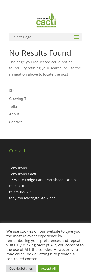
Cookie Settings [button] (21, 268)
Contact (15, 122)
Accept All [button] (48, 268)
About (14, 114)
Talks (13, 106)
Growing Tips (20, 98)
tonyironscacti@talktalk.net (32, 198)
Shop (13, 90)
